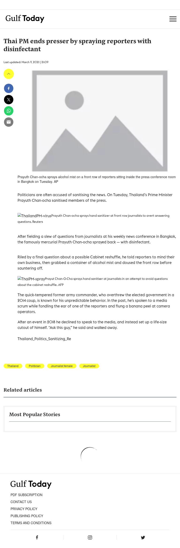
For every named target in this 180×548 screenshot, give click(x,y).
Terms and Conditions (31, 522)
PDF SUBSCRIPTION (26, 494)
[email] (8, 122)
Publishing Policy (27, 515)
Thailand (13, 365)
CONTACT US (21, 501)
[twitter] (8, 99)
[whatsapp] (8, 110)
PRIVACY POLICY (24, 508)
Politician (35, 365)
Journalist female (62, 365)
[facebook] (8, 88)
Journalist (89, 365)
